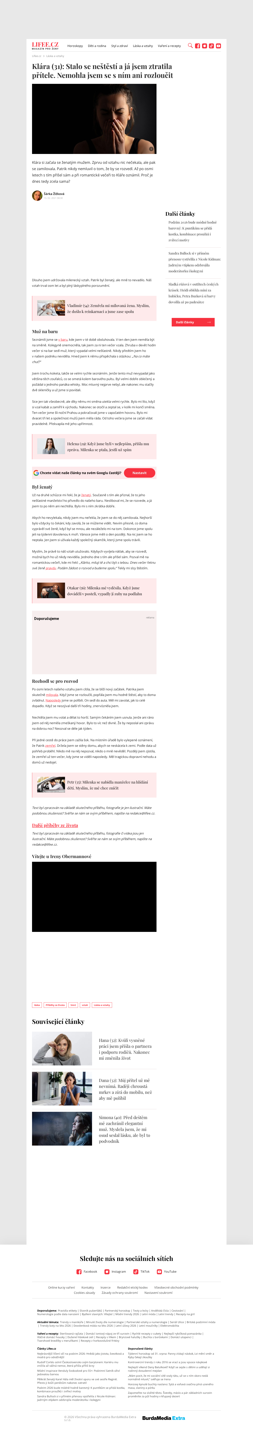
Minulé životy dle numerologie (105, 1322)
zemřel (50, 745)
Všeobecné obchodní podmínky (176, 1287)
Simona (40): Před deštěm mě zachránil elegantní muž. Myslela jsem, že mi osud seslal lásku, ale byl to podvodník (124, 1129)
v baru (62, 339)
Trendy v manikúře (71, 1322)
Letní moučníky (148, 1325)
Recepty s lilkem (106, 1337)
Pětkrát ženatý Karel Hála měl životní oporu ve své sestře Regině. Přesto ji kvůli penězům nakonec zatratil (77, 1380)
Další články (185, 322)
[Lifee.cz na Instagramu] (204, 47)
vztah (85, 1005)
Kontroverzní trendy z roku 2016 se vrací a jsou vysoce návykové (167, 1362)
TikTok (144, 1271)
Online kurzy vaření (61, 1287)
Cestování (178, 1310)
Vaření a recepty (169, 46)
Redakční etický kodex (132, 1287)
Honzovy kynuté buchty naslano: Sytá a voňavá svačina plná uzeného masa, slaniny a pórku (170, 1385)
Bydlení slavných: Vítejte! (97, 1314)
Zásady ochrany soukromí (120, 1293)
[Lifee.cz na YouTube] (218, 47)
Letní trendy (165, 1314)
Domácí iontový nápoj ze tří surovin (107, 1333)
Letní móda (149, 1314)
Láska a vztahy (143, 46)
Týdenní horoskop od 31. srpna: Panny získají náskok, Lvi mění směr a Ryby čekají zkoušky (171, 1355)
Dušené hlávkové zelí (80, 1337)
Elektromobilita (169, 1325)
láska (37, 1005)
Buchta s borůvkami (155, 1337)
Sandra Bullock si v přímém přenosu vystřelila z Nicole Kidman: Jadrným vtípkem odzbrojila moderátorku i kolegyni (76, 1398)
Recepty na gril (185, 1314)
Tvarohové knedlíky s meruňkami (57, 1340)
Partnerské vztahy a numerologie (146, 1322)
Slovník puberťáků (91, 1310)
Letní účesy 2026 (126, 1325)
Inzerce (106, 1287)
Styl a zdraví (119, 46)
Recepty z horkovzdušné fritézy (100, 1340)
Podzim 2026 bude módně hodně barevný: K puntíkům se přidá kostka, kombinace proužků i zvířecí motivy (81, 1389)
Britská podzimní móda (201, 1322)
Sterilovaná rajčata (71, 1333)
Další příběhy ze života (55, 825)
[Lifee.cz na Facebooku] (197, 47)
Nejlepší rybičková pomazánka (183, 1333)
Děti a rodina (97, 46)
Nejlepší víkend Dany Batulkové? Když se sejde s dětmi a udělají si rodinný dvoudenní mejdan (169, 1368)
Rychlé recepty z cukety (146, 1333)
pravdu (51, 568)
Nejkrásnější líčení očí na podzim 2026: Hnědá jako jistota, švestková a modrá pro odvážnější (80, 1355)
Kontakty (87, 1287)
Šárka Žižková (54, 194)
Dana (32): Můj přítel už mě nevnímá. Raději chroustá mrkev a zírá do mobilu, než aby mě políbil (125, 1089)
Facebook (90, 1271)
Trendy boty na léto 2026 (55, 1325)
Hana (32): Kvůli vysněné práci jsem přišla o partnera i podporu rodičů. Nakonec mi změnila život (125, 1049)
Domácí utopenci (181, 1337)
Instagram (118, 1271)
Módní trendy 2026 (127, 1314)
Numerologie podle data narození (58, 1314)
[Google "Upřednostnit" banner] (94, 478)
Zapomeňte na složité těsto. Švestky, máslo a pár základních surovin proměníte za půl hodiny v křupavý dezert (170, 1394)
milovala (52, 695)
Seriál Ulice (177, 1322)
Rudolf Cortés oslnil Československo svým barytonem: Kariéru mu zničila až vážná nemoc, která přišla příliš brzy (77, 1363)
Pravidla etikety (67, 1310)
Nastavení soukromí (158, 1293)
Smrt (73, 1005)
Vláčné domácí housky (51, 1337)
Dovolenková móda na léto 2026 (93, 1325)
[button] (190, 45)
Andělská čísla (160, 1310)
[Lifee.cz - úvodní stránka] (45, 46)
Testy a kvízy (140, 1310)
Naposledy (53, 700)
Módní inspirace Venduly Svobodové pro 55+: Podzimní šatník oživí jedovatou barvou (78, 1372)
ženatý (86, 495)
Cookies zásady (84, 1293)
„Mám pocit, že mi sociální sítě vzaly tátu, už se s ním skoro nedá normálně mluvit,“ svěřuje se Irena (168, 1377)
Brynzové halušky (129, 1337)
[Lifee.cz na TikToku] (211, 47)
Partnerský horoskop (117, 1310)
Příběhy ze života (55, 1005)
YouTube (170, 1271)
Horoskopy (75, 46)
